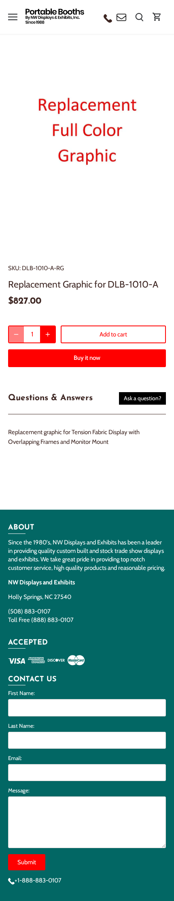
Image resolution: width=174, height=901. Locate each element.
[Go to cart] (157, 17)
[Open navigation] (12, 17)
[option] (87, 151)
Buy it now (87, 357)
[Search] (139, 17)
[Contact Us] (121, 17)
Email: (15, 758)
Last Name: (21, 725)
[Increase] (47, 334)
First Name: (21, 693)
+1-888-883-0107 (38, 880)
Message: (19, 790)
